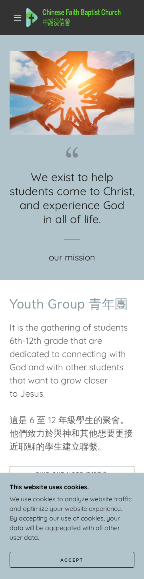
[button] (18, 18)
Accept (72, 560)
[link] (74, 17)
